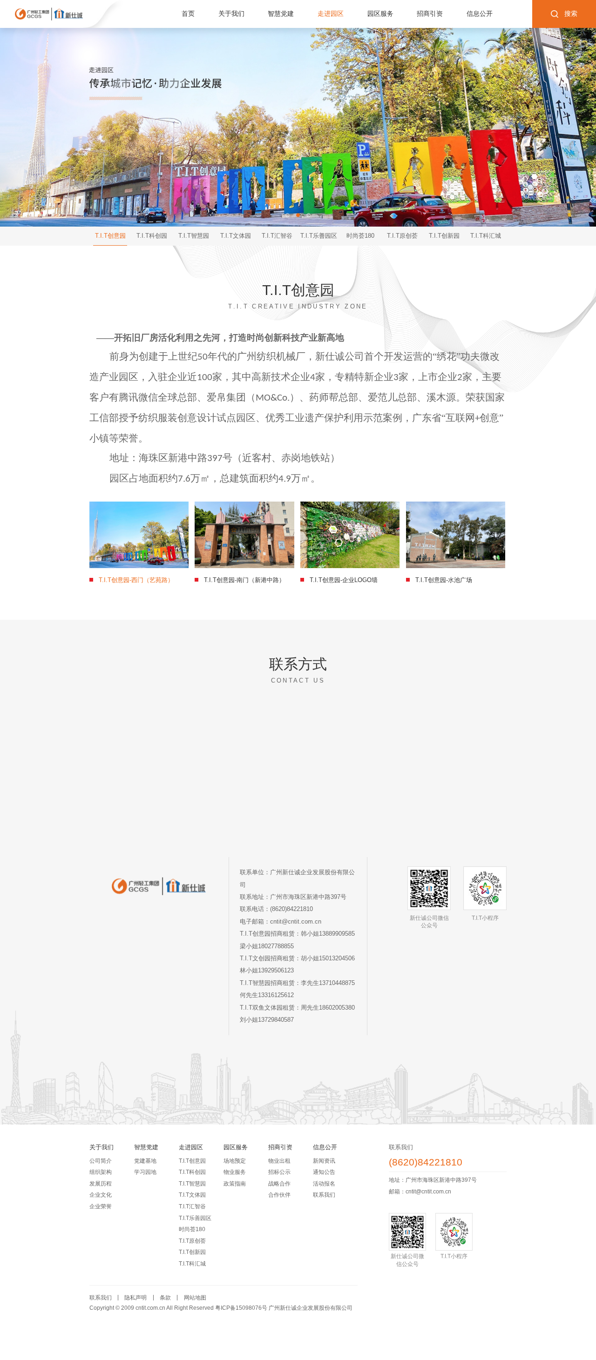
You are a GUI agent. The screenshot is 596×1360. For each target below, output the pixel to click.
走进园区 (331, 13)
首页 (188, 13)
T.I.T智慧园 (192, 1183)
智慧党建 (281, 13)
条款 (165, 1297)
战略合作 (279, 1183)
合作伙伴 (279, 1195)
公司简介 (100, 1161)
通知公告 (324, 1172)
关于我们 (231, 13)
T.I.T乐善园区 (195, 1218)
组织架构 (100, 1172)
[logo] (49, 14)
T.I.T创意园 (192, 1161)
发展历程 (100, 1183)
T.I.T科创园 (192, 1172)
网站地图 (195, 1297)
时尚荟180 (192, 1229)
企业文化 (100, 1195)
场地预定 (235, 1161)
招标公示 (279, 1172)
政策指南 (235, 1183)
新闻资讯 (324, 1161)
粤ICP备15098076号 (241, 1308)
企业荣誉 (100, 1206)
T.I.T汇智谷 (192, 1206)
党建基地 (145, 1161)
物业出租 (279, 1161)
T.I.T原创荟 (192, 1241)
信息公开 (480, 13)
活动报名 (324, 1183)
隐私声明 (135, 1297)
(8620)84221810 (425, 1163)
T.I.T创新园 (192, 1252)
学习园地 (145, 1172)
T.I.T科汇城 (192, 1263)
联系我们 (324, 1195)
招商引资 (430, 13)
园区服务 (380, 13)
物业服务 (235, 1172)
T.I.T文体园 (192, 1195)
